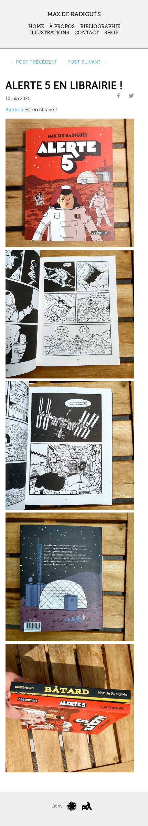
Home (36, 27)
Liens (56, 805)
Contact (86, 33)
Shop (111, 33)
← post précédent (33, 62)
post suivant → (86, 62)
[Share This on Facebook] (118, 96)
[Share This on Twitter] (131, 96)
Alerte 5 (14, 109)
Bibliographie (100, 27)
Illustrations (49, 33)
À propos (62, 27)
